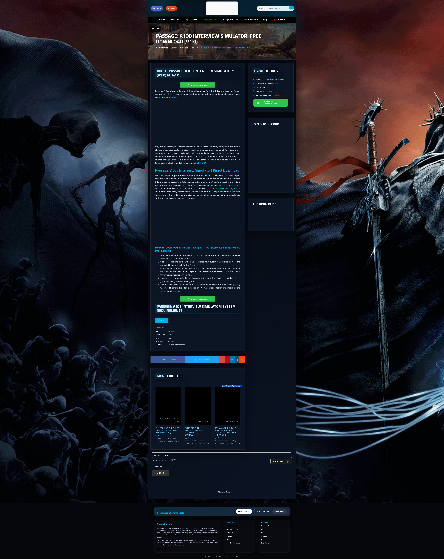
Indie (282, 79)
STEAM (276, 95)
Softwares (230, 533)
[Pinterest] (227, 359)
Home (162, 20)
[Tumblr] (237, 359)
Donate (229, 536)
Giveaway (173, 97)
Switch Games (210, 20)
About (263, 529)
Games (176, 20)
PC (159, 435)
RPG (177, 418)
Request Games (231, 20)
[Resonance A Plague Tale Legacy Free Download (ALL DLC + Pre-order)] (227, 406)
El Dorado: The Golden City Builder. (224, 188)
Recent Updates (232, 526)
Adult (161, 418)
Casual (173, 418)
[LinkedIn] (232, 359)
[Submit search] (291, 7)
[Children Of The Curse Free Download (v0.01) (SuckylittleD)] (168, 406)
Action (226, 422)
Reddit (229, 539)
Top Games (280, 20)
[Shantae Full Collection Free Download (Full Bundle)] (198, 406)
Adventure (167, 418)
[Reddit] (242, 359)
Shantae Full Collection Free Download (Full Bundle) (193, 431)
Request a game (262, 511)
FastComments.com (224, 492)
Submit (160, 473)
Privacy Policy (266, 526)
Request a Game (232, 529)
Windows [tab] (161, 320)
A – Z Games (193, 20)
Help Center (265, 543)
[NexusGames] (222, 8)
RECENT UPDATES (251, 20)
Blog (263, 533)
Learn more (161, 549)
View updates (244, 511)
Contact (264, 536)
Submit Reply (279, 461)
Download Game (199, 85)
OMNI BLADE (200, 163)
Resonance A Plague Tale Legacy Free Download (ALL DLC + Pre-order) (225, 431)
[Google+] (222, 359)
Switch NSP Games (233, 543)
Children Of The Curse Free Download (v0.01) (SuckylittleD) (167, 430)
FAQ (265, 20)
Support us (279, 511)
